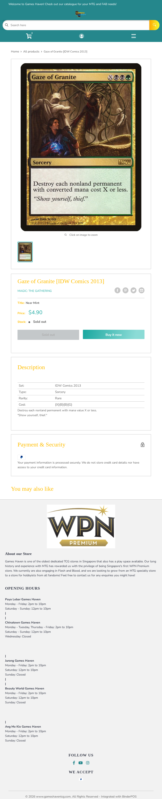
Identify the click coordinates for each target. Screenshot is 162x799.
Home (15, 52)
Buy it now (113, 334)
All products (31, 52)
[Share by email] (141, 290)
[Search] (154, 25)
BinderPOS (129, 797)
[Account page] (81, 36)
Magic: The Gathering (35, 291)
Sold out (48, 334)
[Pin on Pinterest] (125, 290)
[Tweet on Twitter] (133, 290)
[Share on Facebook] (117, 290)
